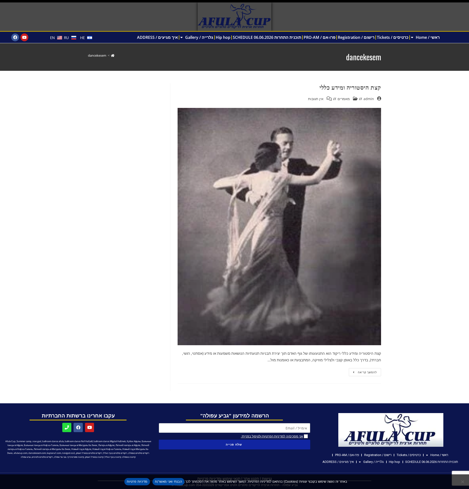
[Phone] (66, 427)
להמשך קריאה (363, 371)
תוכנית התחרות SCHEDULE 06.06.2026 (267, 37)
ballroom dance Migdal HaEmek (110, 441)
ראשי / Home (428, 37)
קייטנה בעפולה (129, 456)
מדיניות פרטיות (137, 481)
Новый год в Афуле (81, 449)
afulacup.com (20, 453)
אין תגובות (315, 98)
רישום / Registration (356, 37)
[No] (462, 481)
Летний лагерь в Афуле (128, 445)
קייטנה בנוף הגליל (113, 456)
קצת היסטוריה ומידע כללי (350, 87)
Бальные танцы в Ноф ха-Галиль (41, 445)
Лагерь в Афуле (106, 445)
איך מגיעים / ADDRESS (157, 37)
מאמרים (344, 98)
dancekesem (97, 55)
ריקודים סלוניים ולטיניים (42, 456)
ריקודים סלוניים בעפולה (138, 453)
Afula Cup (10, 441)
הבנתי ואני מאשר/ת (168, 481)
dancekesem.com (37, 453)
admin (368, 98)
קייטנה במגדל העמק (94, 456)
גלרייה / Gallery (199, 37)
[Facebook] (15, 37)
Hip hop (223, 37)
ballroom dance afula (53, 441)
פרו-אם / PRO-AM (319, 37)
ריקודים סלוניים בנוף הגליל (115, 453)
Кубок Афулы (134, 441)
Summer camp (24, 441)
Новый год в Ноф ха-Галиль (106, 449)
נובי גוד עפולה (60, 456)
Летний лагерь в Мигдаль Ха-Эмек (52, 449)
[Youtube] (24, 37)
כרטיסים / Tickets (392, 37)
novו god (36, 441)
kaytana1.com (54, 453)
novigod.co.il (68, 453)
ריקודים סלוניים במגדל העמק (89, 453)
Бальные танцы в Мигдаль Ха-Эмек (78, 445)
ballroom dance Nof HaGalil (79, 441)
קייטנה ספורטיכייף (75, 456)
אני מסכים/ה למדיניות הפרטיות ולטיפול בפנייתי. (272, 436)
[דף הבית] (113, 55)
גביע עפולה (26, 456)
